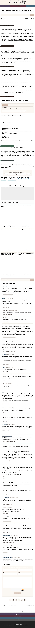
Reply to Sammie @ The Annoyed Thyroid (9, 351)
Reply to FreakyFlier (6, 364)
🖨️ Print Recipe (4, 105)
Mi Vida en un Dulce (5, 523)
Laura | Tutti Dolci (5, 516)
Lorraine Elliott (19, 624)
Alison (3, 392)
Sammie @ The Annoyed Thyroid (7, 339)
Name (4, 568)
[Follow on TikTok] (22, 600)
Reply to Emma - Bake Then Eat (7, 504)
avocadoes (30, 53)
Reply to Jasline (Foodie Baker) (7, 295)
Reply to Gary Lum (6, 307)
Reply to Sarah (5, 513)
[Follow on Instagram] (16, 600)
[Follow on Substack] (13, 600)
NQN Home (17, 619)
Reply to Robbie (5, 321)
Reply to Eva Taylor (6, 461)
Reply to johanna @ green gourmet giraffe (9, 441)
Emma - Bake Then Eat (5, 497)
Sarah (3, 507)
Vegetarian (3, 180)
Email (29, 174)
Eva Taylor (3, 444)
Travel (30, 5)
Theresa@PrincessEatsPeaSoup (7, 324)
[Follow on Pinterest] (19, 600)
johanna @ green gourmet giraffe (7, 436)
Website (19, 572)
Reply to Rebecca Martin (6, 412)
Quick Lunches (26, 178)
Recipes (5, 5)
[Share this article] (2, 18)
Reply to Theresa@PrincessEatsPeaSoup (9, 336)
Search (32, 14)
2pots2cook (4, 488)
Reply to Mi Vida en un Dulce (7, 532)
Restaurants (18, 5)
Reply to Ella (5, 553)
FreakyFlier (4, 354)
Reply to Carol (5, 380)
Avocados (20, 178)
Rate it (4, 572)
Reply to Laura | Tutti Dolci (7, 520)
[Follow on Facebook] (25, 600)
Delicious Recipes (12, 180)
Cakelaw (3, 367)
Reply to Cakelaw (5, 371)
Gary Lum (3, 298)
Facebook (13, 174)
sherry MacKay (4, 424)
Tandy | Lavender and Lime (6, 535)
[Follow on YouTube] (10, 600)
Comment (4, 576)
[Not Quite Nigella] (17, 2)
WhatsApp (24, 174)
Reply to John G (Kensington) (7, 314)
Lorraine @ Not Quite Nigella (7, 480)
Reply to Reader (5, 421)
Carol (3, 374)
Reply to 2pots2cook (6, 494)
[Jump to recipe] (7, 18)
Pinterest (18, 174)
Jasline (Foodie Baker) (5, 286)
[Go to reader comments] (4, 18)
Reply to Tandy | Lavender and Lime (8, 542)
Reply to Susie (5, 476)
